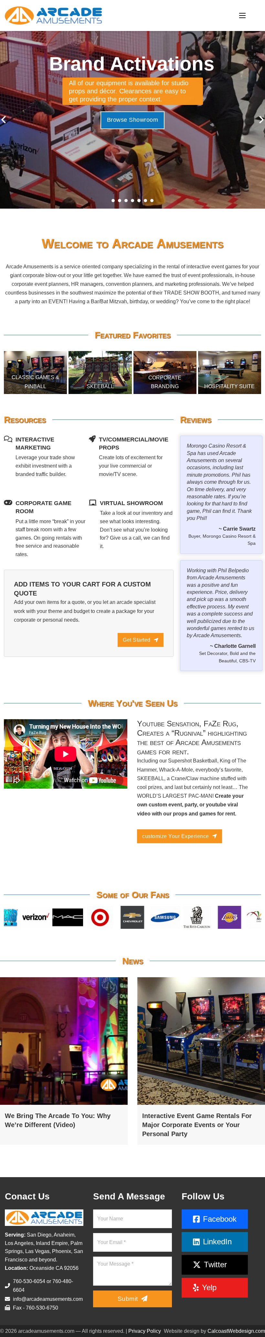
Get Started (137, 640)
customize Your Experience (175, 836)
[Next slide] (261, 120)
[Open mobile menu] (242, 15)
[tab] (113, 200)
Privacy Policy (144, 1331)
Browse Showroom (132, 120)
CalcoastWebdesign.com (236, 1331)
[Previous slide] (4, 120)
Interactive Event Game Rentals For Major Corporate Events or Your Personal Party (197, 1124)
